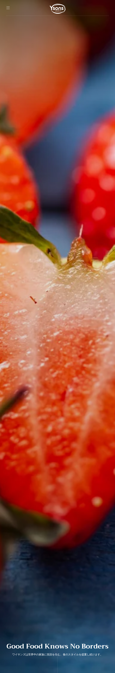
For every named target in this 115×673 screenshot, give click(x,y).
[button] (8, 8)
